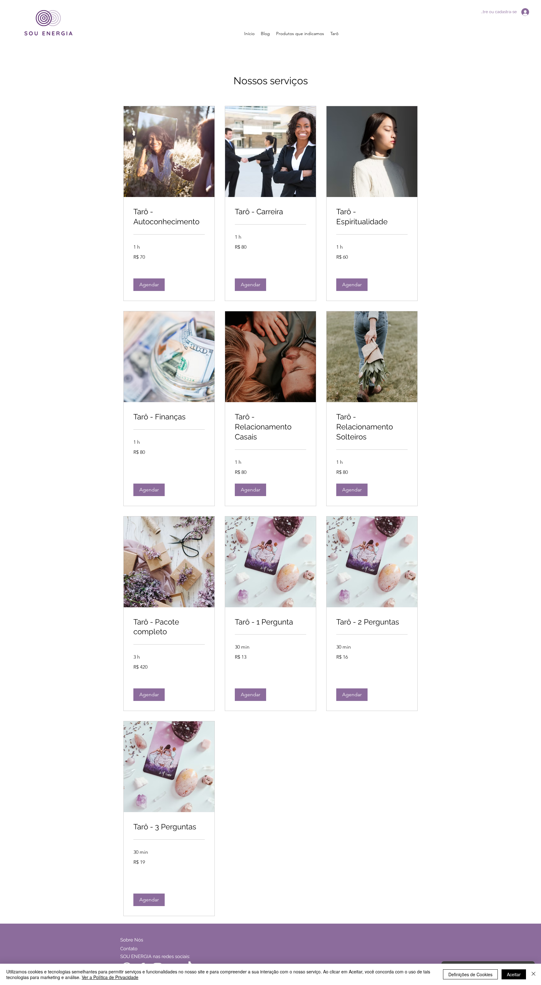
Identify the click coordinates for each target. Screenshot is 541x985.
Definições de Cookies (470, 974)
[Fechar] (533, 974)
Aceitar (514, 974)
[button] (149, 284)
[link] (169, 217)
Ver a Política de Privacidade (110, 977)
